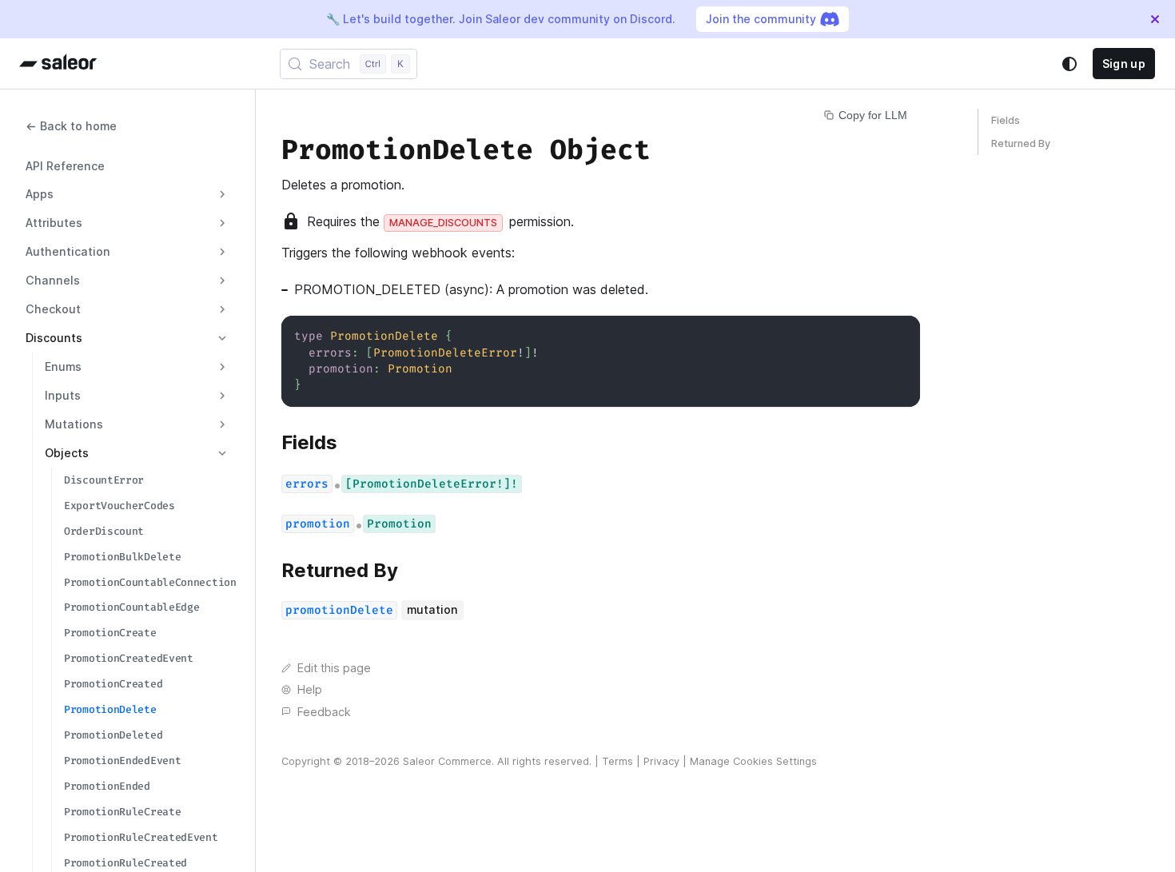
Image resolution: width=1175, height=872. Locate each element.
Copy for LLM (872, 115)
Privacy (661, 761)
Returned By (1020, 143)
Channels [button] (53, 280)
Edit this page (334, 668)
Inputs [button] (63, 395)
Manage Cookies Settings (753, 761)
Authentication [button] (68, 251)
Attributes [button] (54, 222)
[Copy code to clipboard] (900, 335)
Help (309, 689)
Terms (617, 761)
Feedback (324, 712)
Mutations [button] (74, 424)
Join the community (761, 19)
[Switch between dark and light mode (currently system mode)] (1069, 64)
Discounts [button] (54, 337)
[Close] (1155, 19)
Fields (1005, 120)
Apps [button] (40, 194)
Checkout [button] (53, 309)
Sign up (1123, 63)
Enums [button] (63, 366)
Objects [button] (67, 453)
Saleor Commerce (447, 761)
